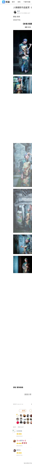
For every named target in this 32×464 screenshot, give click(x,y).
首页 (13, 2)
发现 (19, 2)
